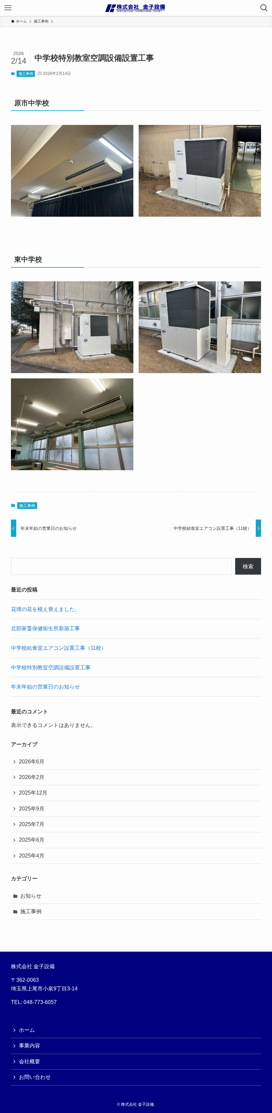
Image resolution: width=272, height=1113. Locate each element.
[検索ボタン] (264, 8)
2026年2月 (31, 777)
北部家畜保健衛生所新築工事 (45, 628)
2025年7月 (31, 824)
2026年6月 (31, 761)
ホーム (27, 1030)
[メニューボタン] (8, 8)
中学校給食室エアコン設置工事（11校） (58, 648)
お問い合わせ (35, 1077)
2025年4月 (31, 856)
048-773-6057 (40, 1002)
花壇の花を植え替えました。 (45, 609)
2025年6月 (31, 840)
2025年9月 (31, 808)
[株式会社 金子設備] (136, 8)
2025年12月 (33, 793)
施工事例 (26, 74)
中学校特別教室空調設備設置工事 (51, 667)
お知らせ (30, 896)
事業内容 (29, 1045)
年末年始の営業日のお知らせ (45, 687)
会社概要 (29, 1061)
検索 (248, 566)
